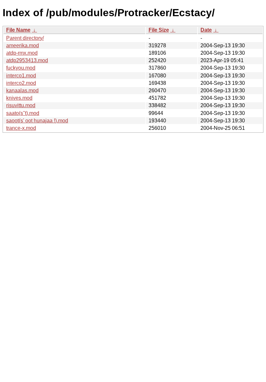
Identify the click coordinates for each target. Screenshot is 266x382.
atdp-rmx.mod (22, 53)
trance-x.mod (21, 128)
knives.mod (19, 98)
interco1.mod (21, 75)
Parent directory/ (25, 38)
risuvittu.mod (20, 105)
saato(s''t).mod (22, 113)
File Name (18, 30)
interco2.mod (21, 83)
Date (206, 30)
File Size (159, 30)
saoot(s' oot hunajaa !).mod (37, 120)
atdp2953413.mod (27, 60)
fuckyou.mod (20, 68)
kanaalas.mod (22, 90)
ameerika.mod (22, 45)
